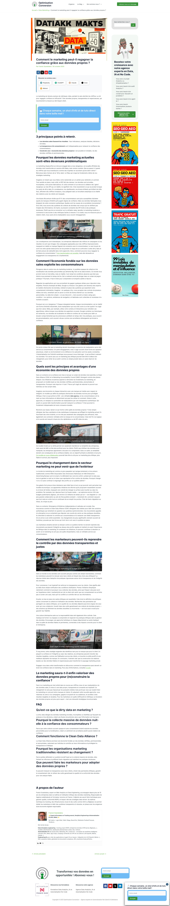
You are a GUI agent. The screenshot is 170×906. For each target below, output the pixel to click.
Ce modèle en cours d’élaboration (47, 455)
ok (133, 25)
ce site (88, 668)
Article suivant (100, 854)
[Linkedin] (38, 843)
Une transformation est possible (67, 253)
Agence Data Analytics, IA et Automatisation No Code (85, 891)
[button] (83, 4)
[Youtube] (40, 843)
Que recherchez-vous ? (122, 22)
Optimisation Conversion (46, 4)
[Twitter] (43, 843)
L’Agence (71, 4)
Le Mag (79, 4)
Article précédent (39, 854)
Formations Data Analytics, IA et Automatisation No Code (61, 891)
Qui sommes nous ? (93, 4)
